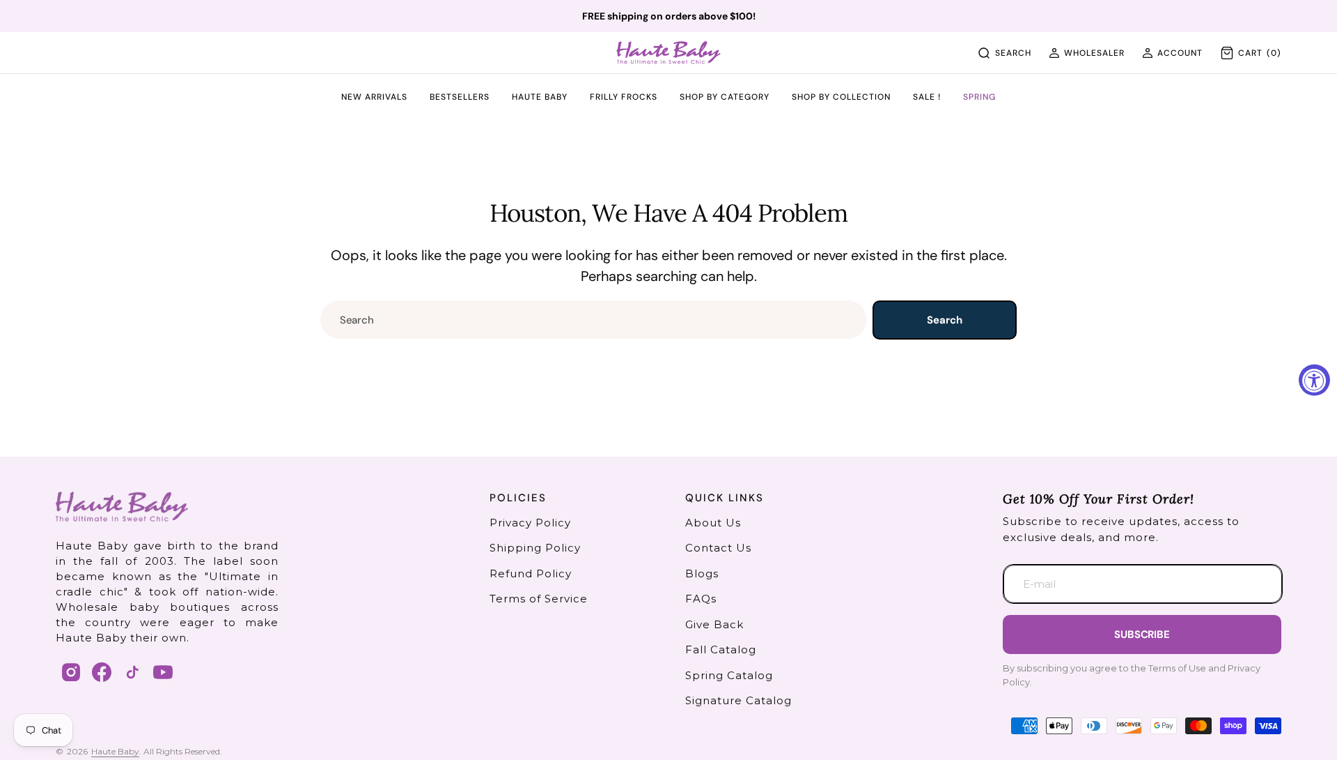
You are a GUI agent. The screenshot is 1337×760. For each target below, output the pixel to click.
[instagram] (71, 672)
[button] (1087, 53)
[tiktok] (132, 672)
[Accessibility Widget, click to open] (1314, 380)
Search (944, 320)
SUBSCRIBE (1142, 634)
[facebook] (101, 672)
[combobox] (593, 320)
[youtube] (163, 672)
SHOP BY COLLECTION (841, 97)
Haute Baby (115, 751)
